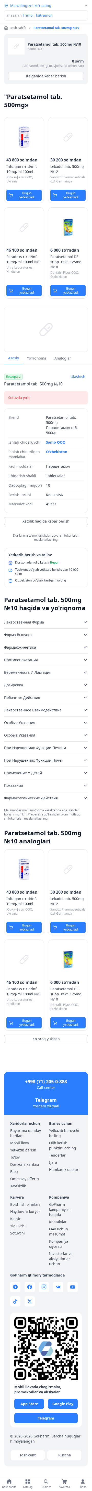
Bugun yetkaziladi (26, 195)
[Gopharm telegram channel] (15, 1287)
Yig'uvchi (18, 1225)
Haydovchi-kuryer (25, 1211)
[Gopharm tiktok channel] (15, 1301)
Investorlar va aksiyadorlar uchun (61, 1258)
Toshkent (27, 1455)
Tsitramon (44, 15)
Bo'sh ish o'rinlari (25, 1204)
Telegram (46, 1100)
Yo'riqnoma (36, 358)
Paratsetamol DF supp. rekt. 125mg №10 (66, 261)
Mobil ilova (19, 1142)
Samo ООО (35, 49)
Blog (14, 1171)
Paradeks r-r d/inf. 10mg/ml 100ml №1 (23, 259)
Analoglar (62, 358)
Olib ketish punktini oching (62, 1145)
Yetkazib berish (23, 1150)
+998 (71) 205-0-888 (46, 1081)
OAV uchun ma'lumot (58, 1232)
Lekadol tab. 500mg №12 (67, 169)
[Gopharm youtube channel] (72, 1287)
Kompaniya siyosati (58, 1244)
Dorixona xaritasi (24, 1164)
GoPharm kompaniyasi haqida (60, 1209)
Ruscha (64, 1455)
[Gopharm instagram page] (44, 1287)
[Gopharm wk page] (58, 1287)
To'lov (15, 1157)
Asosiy (13, 357)
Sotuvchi (17, 1233)
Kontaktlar (58, 1221)
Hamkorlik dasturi (64, 1169)
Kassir (15, 1218)
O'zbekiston (56, 451)
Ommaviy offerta (24, 1178)
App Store (29, 1403)
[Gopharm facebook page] (30, 1287)
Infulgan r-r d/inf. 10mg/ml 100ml (21, 169)
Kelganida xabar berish (46, 76)
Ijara (53, 1162)
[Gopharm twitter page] (30, 1301)
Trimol (28, 15)
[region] (46, 329)
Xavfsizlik (18, 1185)
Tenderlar (57, 1155)
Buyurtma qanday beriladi (25, 1133)
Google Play (62, 1403)
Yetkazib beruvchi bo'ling (64, 1133)
